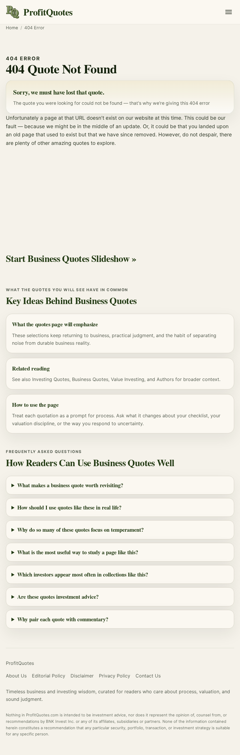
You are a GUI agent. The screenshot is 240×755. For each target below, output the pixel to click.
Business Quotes (90, 379)
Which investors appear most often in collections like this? (82, 574)
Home (12, 27)
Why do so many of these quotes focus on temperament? (80, 529)
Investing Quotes (50, 379)
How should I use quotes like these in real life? (69, 507)
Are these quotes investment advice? (58, 596)
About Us (16, 676)
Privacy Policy (114, 676)
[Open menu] (228, 12)
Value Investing (127, 379)
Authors (165, 379)
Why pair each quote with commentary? (62, 619)
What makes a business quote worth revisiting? (70, 485)
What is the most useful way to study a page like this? (77, 552)
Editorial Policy (48, 676)
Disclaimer (82, 676)
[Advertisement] (120, 191)
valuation (22, 423)
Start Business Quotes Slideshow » (71, 258)
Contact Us (148, 676)
